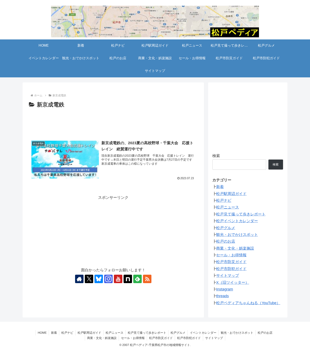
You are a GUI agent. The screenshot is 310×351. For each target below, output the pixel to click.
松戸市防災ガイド (231, 262)
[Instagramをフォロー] (108, 279)
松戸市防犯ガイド (231, 269)
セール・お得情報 (231, 255)
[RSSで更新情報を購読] (147, 279)
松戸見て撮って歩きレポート (241, 214)
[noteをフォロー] (128, 279)
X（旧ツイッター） (232, 282)
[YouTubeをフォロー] (118, 279)
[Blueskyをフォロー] (98, 279)
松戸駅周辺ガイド (231, 194)
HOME (42, 332)
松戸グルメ (225, 228)
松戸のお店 (225, 241)
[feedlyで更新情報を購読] (137, 279)
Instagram (224, 289)
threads (222, 296)
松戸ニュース (227, 207)
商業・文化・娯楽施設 (235, 248)
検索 (216, 156)
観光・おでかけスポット (237, 235)
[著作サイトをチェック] (79, 279)
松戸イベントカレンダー (237, 221)
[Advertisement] (113, 121)
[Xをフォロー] (89, 279)
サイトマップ (227, 275)
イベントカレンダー (203, 332)
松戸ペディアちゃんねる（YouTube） (248, 303)
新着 (220, 187)
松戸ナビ (223, 200)
